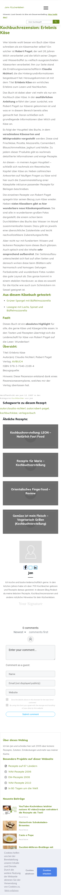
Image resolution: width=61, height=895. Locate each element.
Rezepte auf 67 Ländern (22, 766)
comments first (38, 632)
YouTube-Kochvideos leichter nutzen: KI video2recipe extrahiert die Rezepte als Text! (30, 812)
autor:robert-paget (38, 408)
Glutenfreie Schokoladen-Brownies (30, 826)
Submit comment (30, 714)
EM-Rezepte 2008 (19, 777)
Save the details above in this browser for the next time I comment (32, 701)
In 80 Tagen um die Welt (23, 788)
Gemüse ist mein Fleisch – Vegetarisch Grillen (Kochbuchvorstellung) (30, 522)
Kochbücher (18, 398)
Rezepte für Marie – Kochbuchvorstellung (30, 465)
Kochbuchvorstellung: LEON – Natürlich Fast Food (30, 436)
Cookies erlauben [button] (47, 872)
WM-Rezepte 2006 (19, 771)
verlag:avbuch (27, 413)
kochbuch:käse (8, 413)
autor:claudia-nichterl (13, 408)
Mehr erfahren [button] (12, 890)
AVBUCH (17, 361)
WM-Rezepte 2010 (19, 782)
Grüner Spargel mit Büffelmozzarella (29, 300)
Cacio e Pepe (30, 838)
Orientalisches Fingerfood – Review (30, 493)
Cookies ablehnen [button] (29, 872)
